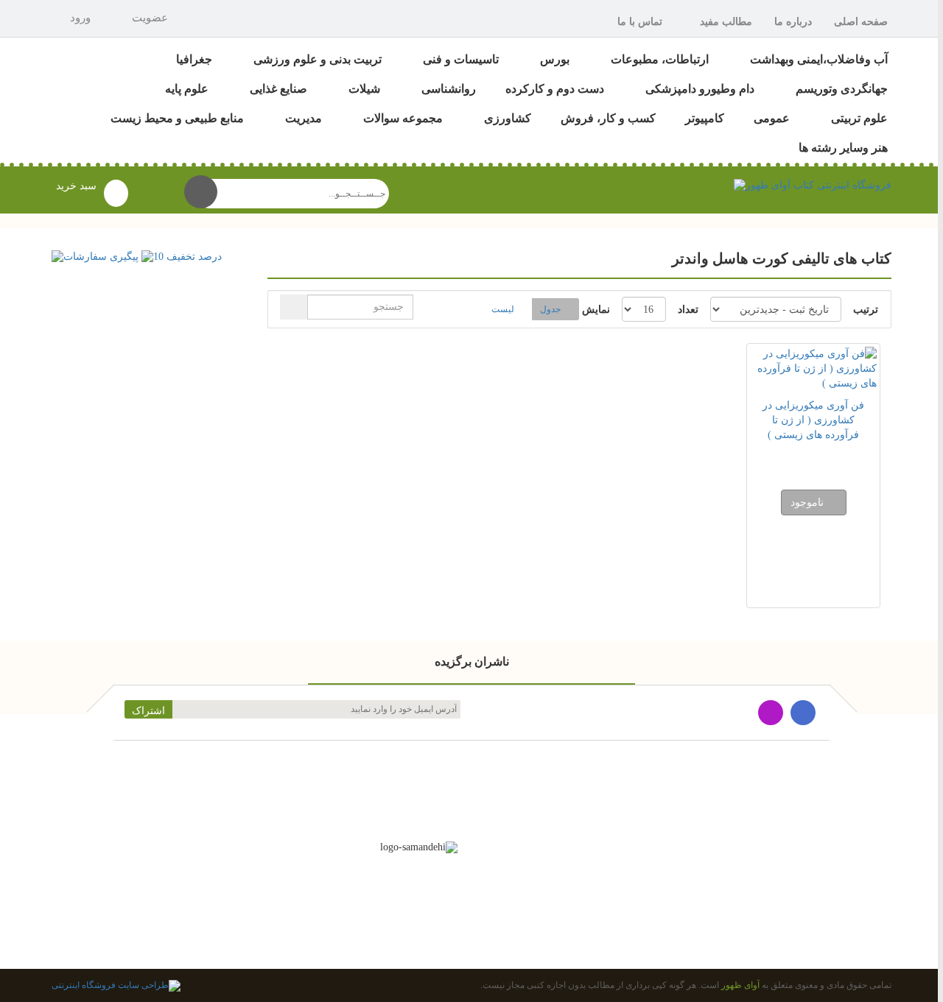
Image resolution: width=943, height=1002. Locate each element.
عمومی (772, 118)
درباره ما (793, 21)
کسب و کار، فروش (608, 118)
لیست (502, 309)
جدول (550, 309)
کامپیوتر (704, 118)
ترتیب (865, 309)
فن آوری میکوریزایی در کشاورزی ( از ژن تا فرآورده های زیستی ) (813, 420)
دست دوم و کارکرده (554, 88)
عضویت (150, 18)
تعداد (688, 309)
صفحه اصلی (861, 21)
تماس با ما (639, 21)
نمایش (596, 309)
